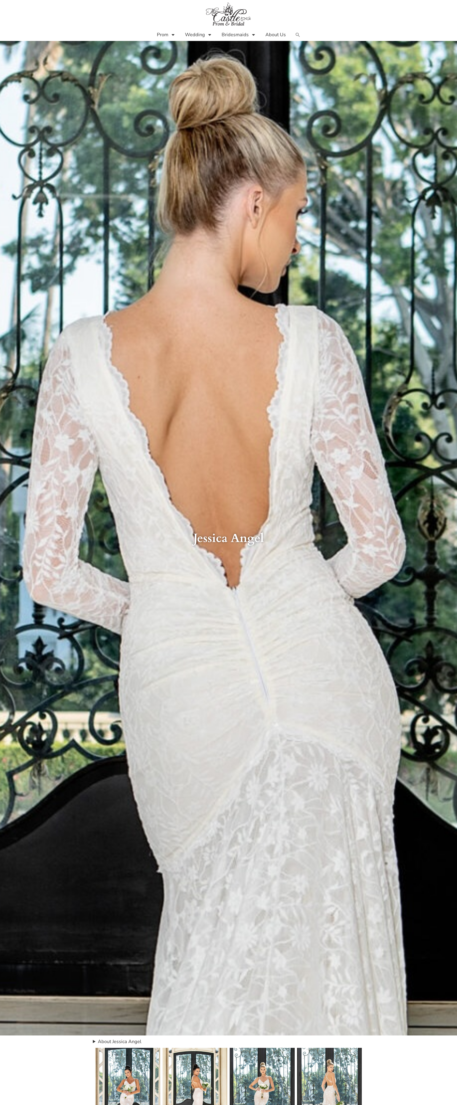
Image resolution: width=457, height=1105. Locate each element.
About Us (275, 34)
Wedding (195, 34)
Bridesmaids (235, 34)
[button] (298, 35)
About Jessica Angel (119, 1041)
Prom (162, 34)
